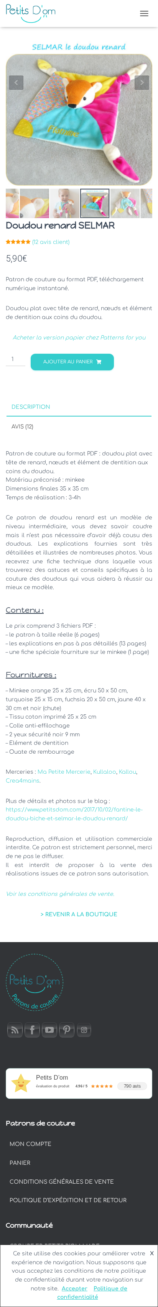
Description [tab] (31, 407)
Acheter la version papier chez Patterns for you (79, 338)
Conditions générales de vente (62, 1182)
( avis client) (50, 242)
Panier (20, 1163)
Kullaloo (104, 772)
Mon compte (30, 1144)
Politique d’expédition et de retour (68, 1200)
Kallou (127, 772)
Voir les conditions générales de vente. (60, 894)
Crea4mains (23, 781)
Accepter (74, 1289)
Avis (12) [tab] (22, 427)
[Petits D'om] (33, 13)
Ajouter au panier (67, 362)
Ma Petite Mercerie (64, 772)
